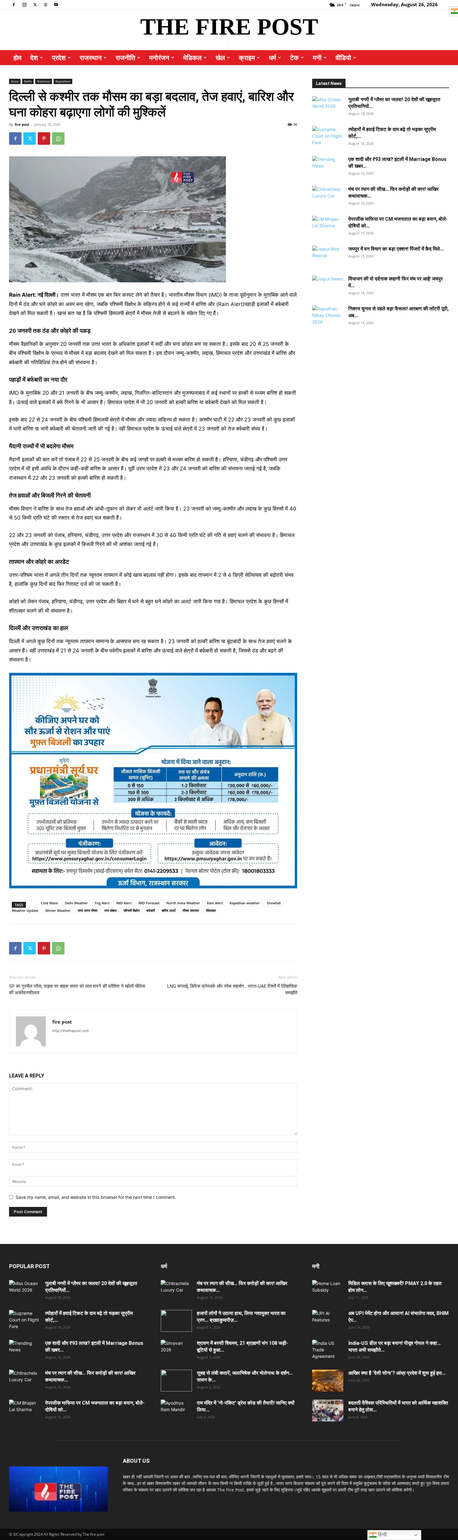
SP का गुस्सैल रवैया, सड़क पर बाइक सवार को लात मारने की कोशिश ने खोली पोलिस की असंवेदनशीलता (77, 989)
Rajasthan (62, 81)
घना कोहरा (110, 910)
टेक (294, 57)
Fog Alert (102, 903)
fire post (22, 124)
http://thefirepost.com (70, 1031)
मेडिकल (192, 57)
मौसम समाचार (191, 910)
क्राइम (247, 57)
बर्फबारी (150, 910)
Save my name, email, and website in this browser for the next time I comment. (96, 1197)
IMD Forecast (149, 903)
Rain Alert (215, 903)
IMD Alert (123, 903)
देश (34, 57)
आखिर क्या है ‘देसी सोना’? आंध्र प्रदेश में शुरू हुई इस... (397, 1373)
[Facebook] (13, 4)
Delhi (28, 81)
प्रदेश (59, 57)
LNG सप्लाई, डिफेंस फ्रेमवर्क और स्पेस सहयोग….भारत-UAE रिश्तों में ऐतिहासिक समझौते (232, 989)
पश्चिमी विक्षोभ (131, 910)
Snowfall (274, 903)
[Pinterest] (44, 138)
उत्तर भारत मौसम (88, 910)
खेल (220, 57)
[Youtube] (56, 4)
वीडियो (343, 57)
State (15, 81)
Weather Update (25, 910)
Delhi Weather (76, 903)
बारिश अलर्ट (169, 910)
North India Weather (183, 903)
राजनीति (125, 57)
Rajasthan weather (245, 903)
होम (17, 57)
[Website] (45, 4)
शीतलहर (211, 910)
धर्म (272, 57)
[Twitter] (35, 4)
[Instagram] (24, 4)
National (43, 81)
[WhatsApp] (58, 138)
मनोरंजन (159, 57)
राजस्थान (91, 57)
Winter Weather (58, 910)
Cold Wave (49, 903)
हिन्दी (382, 1534)
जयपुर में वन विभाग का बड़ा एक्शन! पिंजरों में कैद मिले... (396, 249)
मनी (317, 57)
